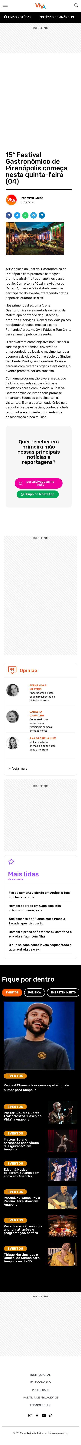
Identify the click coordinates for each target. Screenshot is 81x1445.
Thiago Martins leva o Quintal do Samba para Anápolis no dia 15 (22, 1258)
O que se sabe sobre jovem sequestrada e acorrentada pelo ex (40, 947)
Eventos (15, 1076)
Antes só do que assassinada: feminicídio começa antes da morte (41, 725)
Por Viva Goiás (32, 198)
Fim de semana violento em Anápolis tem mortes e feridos (39, 895)
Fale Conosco (40, 1382)
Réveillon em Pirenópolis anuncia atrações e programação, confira (23, 1229)
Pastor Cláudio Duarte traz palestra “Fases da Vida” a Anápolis (22, 1116)
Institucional (40, 1374)
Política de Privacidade (40, 1397)
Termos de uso (40, 1405)
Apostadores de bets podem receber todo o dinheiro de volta (42, 696)
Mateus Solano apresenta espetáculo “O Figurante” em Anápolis (21, 1144)
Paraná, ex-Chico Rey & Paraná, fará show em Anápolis (22, 1201)
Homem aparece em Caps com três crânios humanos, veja (35, 908)
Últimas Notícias (17, 17)
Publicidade (40, 1389)
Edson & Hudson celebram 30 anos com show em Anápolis (21, 1173)
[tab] (12, 992)
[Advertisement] (40, 96)
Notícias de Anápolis (57, 17)
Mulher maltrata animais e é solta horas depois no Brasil (43, 746)
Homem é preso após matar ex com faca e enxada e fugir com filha (40, 934)
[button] (9, 215)
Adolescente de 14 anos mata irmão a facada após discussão (37, 921)
